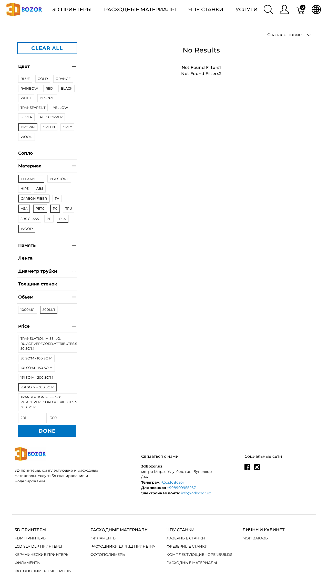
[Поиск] (268, 9)
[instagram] (257, 469)
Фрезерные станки (187, 546)
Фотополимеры (108, 554)
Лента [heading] (25, 258)
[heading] (47, 326)
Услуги (246, 9)
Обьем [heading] (26, 297)
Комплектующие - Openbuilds (199, 554)
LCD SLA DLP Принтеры (38, 546)
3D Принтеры (72, 9)
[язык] (316, 9)
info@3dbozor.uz (196, 493)
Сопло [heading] (25, 153)
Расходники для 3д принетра (122, 546)
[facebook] (247, 469)
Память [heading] (27, 245)
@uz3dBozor (172, 482)
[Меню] (284, 9)
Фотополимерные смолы (43, 571)
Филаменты (28, 562)
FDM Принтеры (31, 538)
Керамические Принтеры (42, 554)
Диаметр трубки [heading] (37, 271)
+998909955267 (181, 487)
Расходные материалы (140, 9)
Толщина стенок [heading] (37, 283)
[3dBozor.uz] (24, 9)
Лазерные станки (186, 538)
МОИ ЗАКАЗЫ (255, 538)
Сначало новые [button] (285, 34)
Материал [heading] (30, 165)
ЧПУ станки (205, 9)
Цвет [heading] (24, 66)
